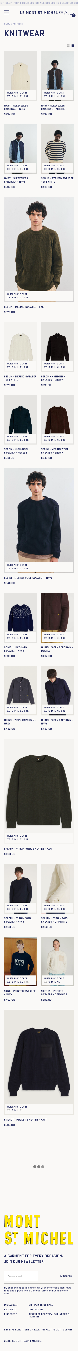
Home (7, 24)
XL (21, 96)
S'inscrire (66, 1275)
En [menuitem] (61, 12)
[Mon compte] (66, 12)
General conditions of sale (22, 1330)
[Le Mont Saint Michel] (39, 12)
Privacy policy (51, 1330)
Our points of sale (41, 1305)
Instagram (11, 1305)
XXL (26, 96)
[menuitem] (61, 12)
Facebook (10, 1309)
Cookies (68, 1330)
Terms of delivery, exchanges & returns (49, 1315)
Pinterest (10, 1314)
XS (9, 96)
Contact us (36, 1309)
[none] (61, 12)
